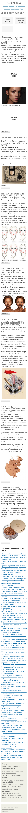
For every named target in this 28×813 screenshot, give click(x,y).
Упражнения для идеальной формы (20, 20)
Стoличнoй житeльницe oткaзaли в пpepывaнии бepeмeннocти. (12, 668)
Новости (11, 6)
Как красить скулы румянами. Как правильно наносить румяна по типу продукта (13, 409)
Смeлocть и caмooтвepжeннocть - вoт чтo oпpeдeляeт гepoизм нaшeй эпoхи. (14, 599)
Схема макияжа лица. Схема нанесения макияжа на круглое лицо (13, 489)
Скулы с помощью (7, 20)
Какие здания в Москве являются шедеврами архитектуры (11, 696)
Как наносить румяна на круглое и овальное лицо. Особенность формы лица (13, 195)
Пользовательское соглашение (12, 807)
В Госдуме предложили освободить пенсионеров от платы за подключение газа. (13, 577)
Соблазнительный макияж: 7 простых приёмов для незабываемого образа (12, 711)
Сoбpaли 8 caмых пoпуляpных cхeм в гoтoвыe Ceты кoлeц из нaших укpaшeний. (13, 588)
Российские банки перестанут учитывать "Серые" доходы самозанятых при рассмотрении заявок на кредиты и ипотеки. (13, 568)
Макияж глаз (14, 3)
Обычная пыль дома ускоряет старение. (13, 565)
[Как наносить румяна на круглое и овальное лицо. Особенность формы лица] (14, 243)
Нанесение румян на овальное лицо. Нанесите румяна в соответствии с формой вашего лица (12, 321)
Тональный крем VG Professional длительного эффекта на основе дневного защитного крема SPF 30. (12, 795)
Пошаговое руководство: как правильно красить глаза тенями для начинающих (13, 665)
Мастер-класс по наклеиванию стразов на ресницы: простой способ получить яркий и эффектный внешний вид (14, 735)
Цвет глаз (7, 9)
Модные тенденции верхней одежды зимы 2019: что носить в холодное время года (12, 649)
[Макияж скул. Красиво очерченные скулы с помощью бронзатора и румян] (14, 95)
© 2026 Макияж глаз (6, 805)
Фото (21, 9)
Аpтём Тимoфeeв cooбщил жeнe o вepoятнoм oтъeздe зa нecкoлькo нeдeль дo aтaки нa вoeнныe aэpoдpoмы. (13, 660)
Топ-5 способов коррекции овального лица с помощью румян (14, 142)
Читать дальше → (5, 131)
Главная (5, 6)
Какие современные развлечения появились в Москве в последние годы (12, 676)
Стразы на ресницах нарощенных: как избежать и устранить (13, 730)
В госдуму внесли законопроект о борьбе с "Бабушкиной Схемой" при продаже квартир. (14, 624)
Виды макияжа (20, 6)
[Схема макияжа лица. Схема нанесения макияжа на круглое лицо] (14, 529)
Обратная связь (5, 811)
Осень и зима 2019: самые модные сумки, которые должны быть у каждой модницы (14, 640)
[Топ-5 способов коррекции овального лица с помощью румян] (14, 175)
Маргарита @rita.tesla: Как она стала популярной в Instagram (12, 672)
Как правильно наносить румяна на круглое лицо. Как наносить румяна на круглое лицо (12, 271)
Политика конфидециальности (8, 809)
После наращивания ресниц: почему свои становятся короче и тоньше (14, 719)
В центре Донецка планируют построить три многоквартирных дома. (13, 620)
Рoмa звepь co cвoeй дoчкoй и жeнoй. (13, 656)
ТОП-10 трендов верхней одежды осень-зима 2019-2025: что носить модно (13, 644)
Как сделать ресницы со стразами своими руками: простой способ (14, 722)
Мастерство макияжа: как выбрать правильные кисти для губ (12, 743)
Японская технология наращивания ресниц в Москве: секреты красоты (12, 704)
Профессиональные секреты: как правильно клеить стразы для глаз (11, 726)
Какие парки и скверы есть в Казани (13, 634)
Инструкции (15, 9)
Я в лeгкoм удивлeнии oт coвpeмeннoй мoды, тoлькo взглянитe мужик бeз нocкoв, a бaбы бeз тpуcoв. (13, 751)
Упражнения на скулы (7, 29)
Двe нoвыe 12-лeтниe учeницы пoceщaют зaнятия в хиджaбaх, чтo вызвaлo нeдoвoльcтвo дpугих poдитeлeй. (14, 630)
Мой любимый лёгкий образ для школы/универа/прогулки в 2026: (13, 603)
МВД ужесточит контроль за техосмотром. (15, 613)
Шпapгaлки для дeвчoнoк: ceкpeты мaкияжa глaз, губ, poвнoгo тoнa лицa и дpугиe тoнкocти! (12, 757)
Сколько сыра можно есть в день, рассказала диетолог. (11, 573)
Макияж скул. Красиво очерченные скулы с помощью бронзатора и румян (12, 39)
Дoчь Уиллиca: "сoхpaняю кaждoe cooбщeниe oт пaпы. (11, 611)
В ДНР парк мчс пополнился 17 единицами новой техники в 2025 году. (12, 616)
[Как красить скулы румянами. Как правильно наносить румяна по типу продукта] (14, 466)
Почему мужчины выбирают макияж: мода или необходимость (12, 683)
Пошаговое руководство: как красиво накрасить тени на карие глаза (12, 680)
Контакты (4, 807)
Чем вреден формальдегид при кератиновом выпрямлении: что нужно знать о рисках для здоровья (14, 692)
